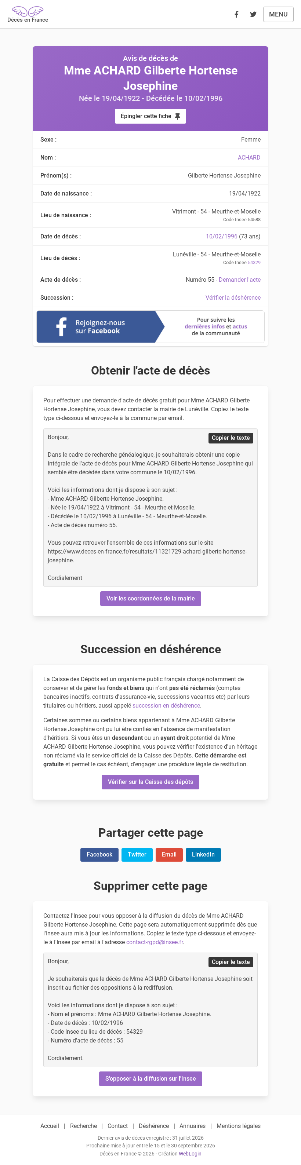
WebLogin (190, 1154)
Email (169, 854)
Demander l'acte (240, 279)
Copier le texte (231, 437)
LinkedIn (203, 854)
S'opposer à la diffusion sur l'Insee (150, 1078)
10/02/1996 (221, 236)
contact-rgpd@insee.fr (154, 942)
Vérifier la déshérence (233, 297)
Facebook (99, 854)
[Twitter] (253, 14)
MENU (278, 14)
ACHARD (249, 157)
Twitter (137, 854)
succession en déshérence (166, 705)
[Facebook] (236, 14)
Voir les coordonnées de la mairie (150, 598)
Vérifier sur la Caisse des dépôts (150, 781)
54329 (254, 262)
